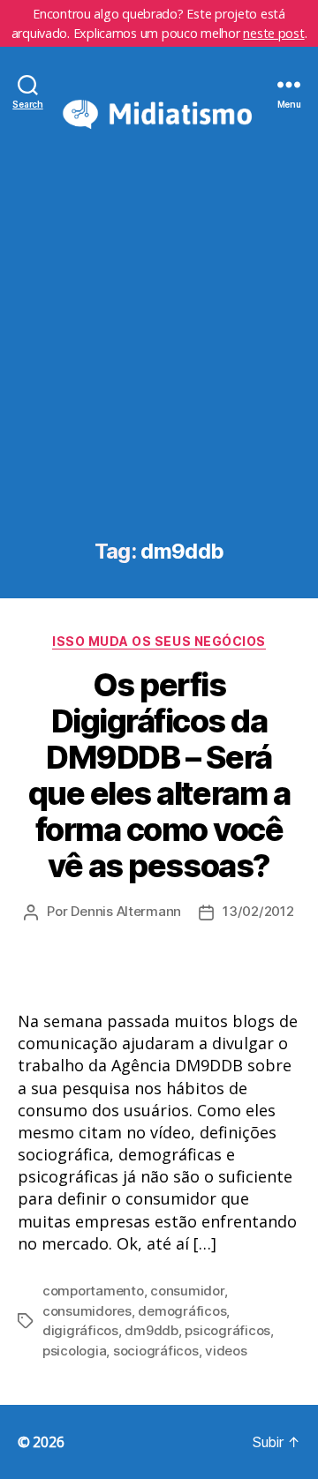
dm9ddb (151, 1330)
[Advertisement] (159, 371)
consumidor (186, 1290)
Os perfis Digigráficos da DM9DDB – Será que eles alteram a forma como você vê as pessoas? (159, 775)
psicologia (74, 1350)
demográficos (182, 1311)
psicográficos (227, 1330)
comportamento (93, 1290)
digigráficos (80, 1330)
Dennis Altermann (126, 911)
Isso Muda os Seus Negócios (158, 641)
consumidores (87, 1311)
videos (225, 1350)
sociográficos (156, 1350)
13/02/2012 (258, 911)
